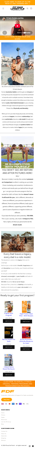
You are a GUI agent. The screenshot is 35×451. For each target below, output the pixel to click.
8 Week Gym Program (8, 314)
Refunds (3, 440)
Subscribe (4, 436)
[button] (3, 8)
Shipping (3, 438)
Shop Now (7, 399)
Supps (3, 417)
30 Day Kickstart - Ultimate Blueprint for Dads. (26, 341)
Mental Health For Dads (8, 340)
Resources (4, 419)
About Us (3, 433)
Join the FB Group (6, 421)
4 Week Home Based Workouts (9, 368)
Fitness (3, 415)
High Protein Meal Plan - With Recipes (26, 315)
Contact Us (4, 431)
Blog (2, 424)
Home (2, 412)
